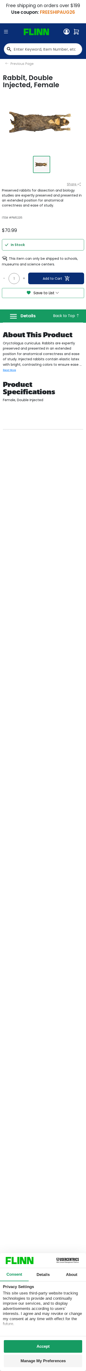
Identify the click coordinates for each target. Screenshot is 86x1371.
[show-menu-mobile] (6, 31)
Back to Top (64, 315)
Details (28, 316)
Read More (9, 370)
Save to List (43, 293)
